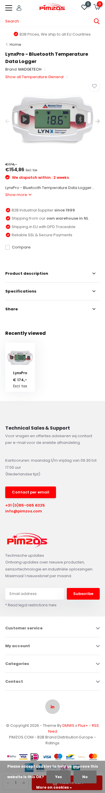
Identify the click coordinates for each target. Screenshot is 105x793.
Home (15, 44)
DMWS (68, 725)
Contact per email (30, 492)
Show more (16, 194)
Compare (21, 247)
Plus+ (83, 725)
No (85, 776)
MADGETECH (29, 69)
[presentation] (7, 121)
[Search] (97, 21)
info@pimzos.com (23, 511)
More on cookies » (54, 787)
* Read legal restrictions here (30, 605)
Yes (58, 776)
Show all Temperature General (34, 77)
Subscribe (83, 593)
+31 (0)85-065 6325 (25, 505)
